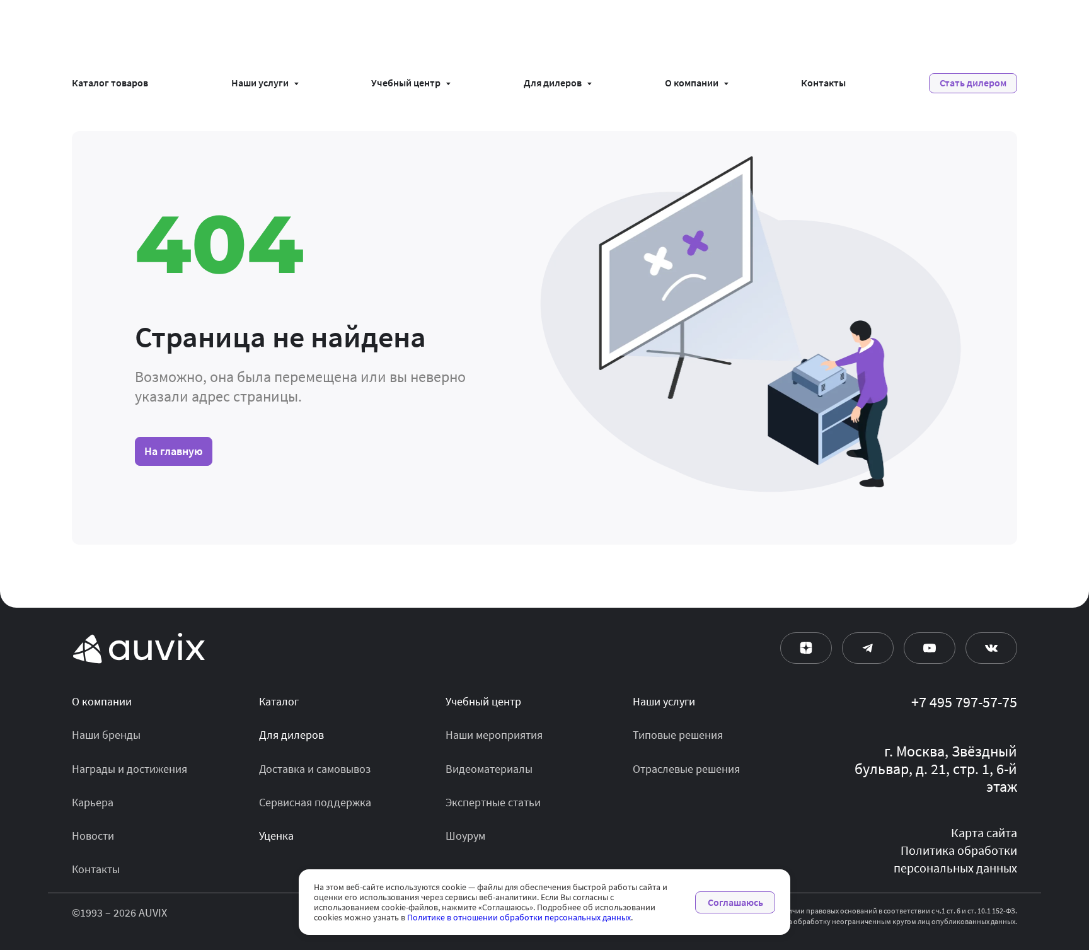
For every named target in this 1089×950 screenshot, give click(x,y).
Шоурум (465, 836)
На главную (173, 451)
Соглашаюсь (735, 902)
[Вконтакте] (991, 648)
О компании (691, 83)
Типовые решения (678, 735)
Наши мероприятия (494, 735)
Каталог (279, 702)
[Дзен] (806, 648)
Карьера (92, 802)
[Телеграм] (868, 648)
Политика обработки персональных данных (955, 859)
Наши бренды (106, 735)
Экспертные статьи (493, 802)
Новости (93, 836)
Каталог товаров (110, 83)
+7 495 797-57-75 (964, 703)
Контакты (823, 83)
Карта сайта (984, 833)
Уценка (276, 836)
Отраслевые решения (686, 769)
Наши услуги (260, 83)
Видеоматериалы (489, 769)
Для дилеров (553, 83)
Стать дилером (973, 83)
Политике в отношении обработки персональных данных (519, 917)
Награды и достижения (129, 769)
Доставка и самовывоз (315, 769)
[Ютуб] (929, 648)
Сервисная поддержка (315, 802)
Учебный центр (406, 83)
